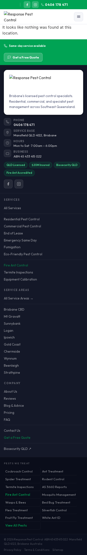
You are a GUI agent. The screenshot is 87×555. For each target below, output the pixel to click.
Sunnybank (12, 323)
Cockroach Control (19, 471)
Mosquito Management (59, 495)
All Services (12, 208)
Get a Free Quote (26, 57)
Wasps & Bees (15, 502)
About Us (10, 391)
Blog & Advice (14, 405)
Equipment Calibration (20, 279)
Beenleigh (11, 365)
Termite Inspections (18, 272)
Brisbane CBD (14, 309)
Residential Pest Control (22, 219)
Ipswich (9, 337)
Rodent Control (53, 479)
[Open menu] (78, 16)
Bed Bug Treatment (56, 502)
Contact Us (12, 430)
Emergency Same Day (20, 240)
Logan (8, 330)
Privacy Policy (12, 550)
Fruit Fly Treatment (19, 518)
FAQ (7, 419)
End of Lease (13, 233)
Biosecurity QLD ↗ (17, 449)
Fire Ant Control (16, 265)
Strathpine (12, 372)
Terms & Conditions (37, 550)
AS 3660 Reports (54, 487)
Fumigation (12, 247)
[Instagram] (35, 4)
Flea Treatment (16, 510)
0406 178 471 (56, 4)
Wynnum (10, 358)
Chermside (12, 351)
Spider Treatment (18, 479)
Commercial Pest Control (22, 226)
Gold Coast (12, 344)
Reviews (10, 398)
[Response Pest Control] (23, 16)
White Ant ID (51, 518)
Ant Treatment (52, 471)
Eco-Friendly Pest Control (23, 254)
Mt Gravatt (12, 316)
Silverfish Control (54, 510)
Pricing (9, 412)
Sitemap (57, 550)
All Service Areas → (18, 298)
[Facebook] (27, 4)
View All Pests (16, 525)
